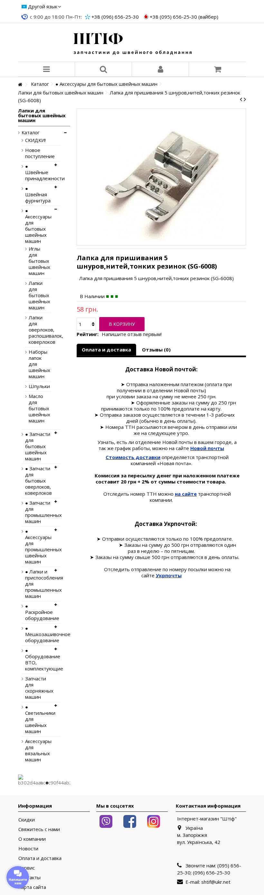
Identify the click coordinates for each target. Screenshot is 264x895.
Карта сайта (32, 887)
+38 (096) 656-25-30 (115, 16)
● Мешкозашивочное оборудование (38, 634)
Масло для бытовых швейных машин (35, 408)
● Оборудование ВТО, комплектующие (38, 659)
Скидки (26, 820)
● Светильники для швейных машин (38, 719)
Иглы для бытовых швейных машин (35, 261)
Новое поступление (38, 153)
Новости (28, 849)
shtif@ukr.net (216, 882)
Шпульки (35, 386)
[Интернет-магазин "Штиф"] (132, 42)
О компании (32, 839)
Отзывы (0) (156, 349)
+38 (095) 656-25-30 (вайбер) (184, 16)
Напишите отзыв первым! (132, 334)
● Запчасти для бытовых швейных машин (37, 446)
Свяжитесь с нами (39, 829)
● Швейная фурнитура (38, 194)
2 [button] (47, 783)
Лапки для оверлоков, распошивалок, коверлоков (35, 330)
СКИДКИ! (35, 140)
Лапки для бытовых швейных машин (35, 295)
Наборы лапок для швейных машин (35, 364)
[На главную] (20, 85)
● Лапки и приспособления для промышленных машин (38, 584)
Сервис (26, 868)
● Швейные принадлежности (38, 172)
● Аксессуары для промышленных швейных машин (38, 546)
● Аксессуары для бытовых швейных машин (38, 226)
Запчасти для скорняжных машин (38, 688)
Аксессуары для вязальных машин (38, 750)
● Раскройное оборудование (38, 612)
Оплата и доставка (106, 349)
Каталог (31, 132)
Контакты (29, 877)
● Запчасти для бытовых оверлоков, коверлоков (38, 480)
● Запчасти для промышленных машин (38, 512)
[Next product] (245, 99)
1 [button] (41, 783)
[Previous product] (241, 99)
